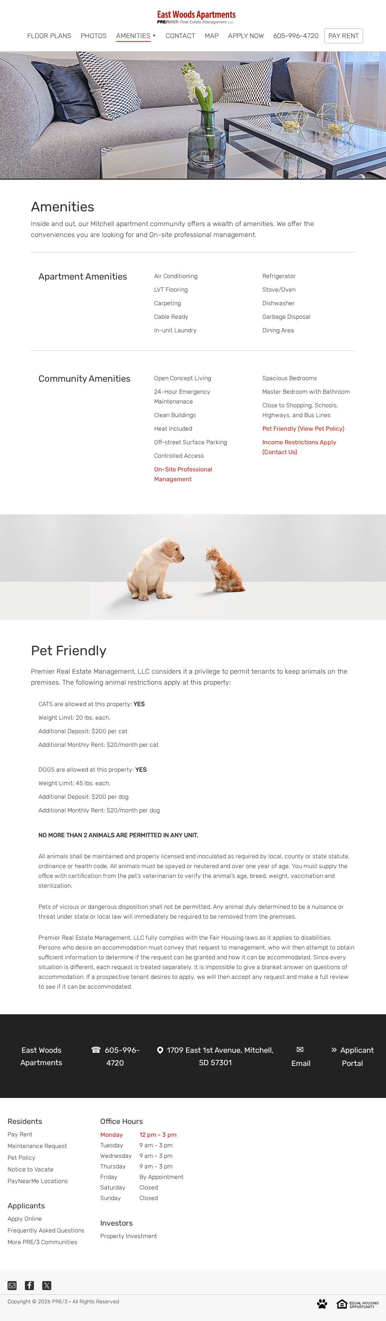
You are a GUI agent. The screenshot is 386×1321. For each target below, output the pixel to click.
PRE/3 (59, 1301)
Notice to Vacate (31, 1169)
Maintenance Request (37, 1146)
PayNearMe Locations (38, 1181)
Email (301, 1063)
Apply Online (25, 1218)
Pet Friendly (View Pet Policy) (303, 428)
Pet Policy (21, 1157)
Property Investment (128, 1236)
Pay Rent (20, 1134)
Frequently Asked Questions (46, 1230)
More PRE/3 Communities (42, 1242)
